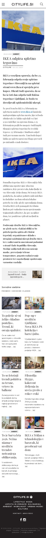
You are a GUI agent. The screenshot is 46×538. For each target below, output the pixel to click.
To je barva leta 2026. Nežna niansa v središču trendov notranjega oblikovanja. (11, 446)
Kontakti (17, 513)
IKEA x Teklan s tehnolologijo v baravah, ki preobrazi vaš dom (34, 442)
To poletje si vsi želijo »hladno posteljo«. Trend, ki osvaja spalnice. (11, 323)
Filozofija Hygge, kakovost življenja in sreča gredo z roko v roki (33, 384)
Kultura (23, 509)
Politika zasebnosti (28, 530)
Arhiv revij (28, 513)
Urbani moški (35, 506)
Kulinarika (34, 504)
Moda (29, 502)
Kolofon (16, 530)
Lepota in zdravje (16, 504)
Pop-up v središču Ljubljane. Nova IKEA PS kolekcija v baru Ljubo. (33, 325)
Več (14, 347)
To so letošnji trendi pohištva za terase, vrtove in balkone (11, 382)
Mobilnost (20, 506)
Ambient (16, 54)
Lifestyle (19, 502)
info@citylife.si (27, 532)
